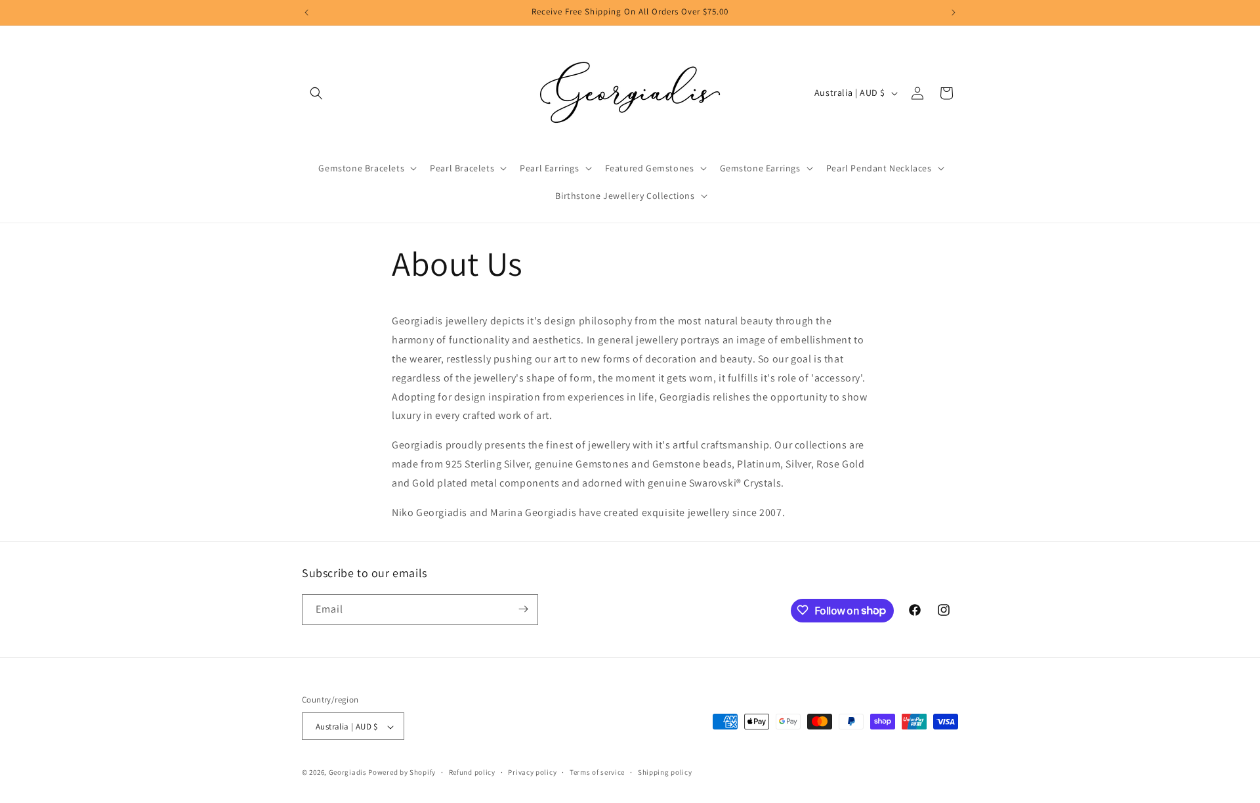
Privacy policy (532, 772)
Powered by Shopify (402, 772)
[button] (316, 93)
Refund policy (472, 772)
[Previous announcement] (306, 12)
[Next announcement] (953, 12)
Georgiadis (348, 772)
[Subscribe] (523, 609)
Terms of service (597, 772)
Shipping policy (665, 772)
